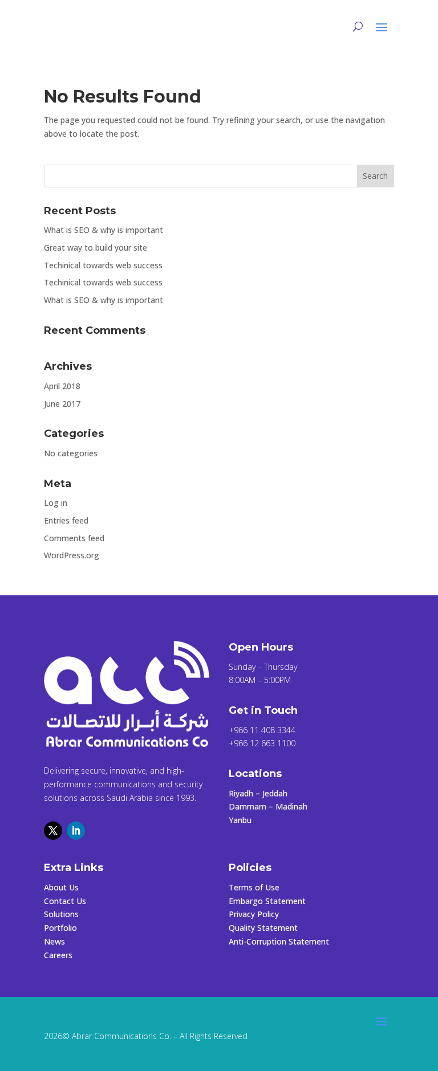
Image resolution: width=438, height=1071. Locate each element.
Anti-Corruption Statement (279, 941)
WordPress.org (71, 555)
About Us (61, 887)
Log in (55, 502)
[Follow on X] (53, 830)
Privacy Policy (254, 914)
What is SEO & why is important (103, 229)
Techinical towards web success (103, 265)
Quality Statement (263, 927)
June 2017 (62, 403)
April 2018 (62, 386)
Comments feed (74, 538)
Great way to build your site (95, 247)
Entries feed (66, 520)
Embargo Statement (267, 901)
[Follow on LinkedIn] (76, 830)
